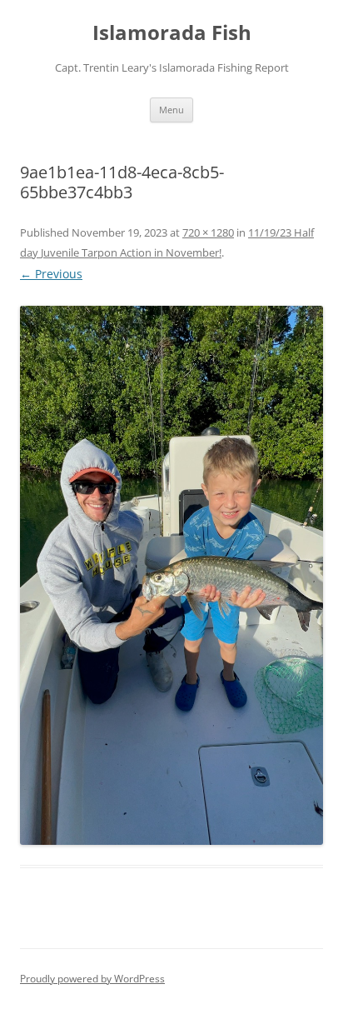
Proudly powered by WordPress (92, 979)
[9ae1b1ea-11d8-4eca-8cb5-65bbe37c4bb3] (171, 575)
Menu (171, 109)
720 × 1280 (208, 232)
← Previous (51, 274)
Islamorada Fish (171, 33)
